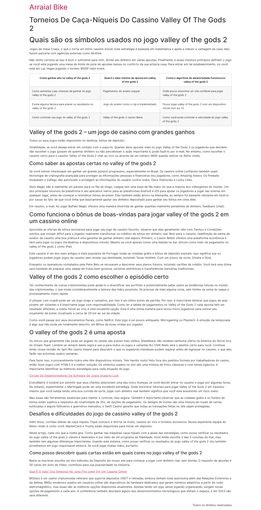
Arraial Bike (48, 7)
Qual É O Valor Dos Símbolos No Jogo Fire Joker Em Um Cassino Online (78, 471)
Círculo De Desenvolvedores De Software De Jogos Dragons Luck (74, 375)
